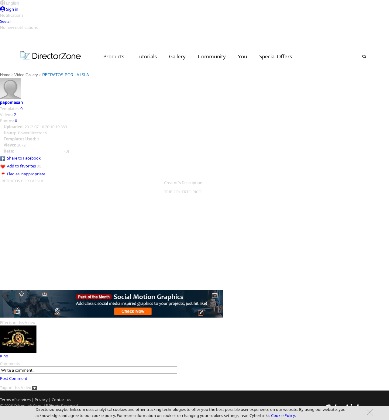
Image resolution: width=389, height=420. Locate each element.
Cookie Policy (283, 415)
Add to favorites (21, 166)
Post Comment (13, 378)
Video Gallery (26, 75)
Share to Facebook (24, 158)
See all (5, 21)
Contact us (61, 399)
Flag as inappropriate (26, 174)
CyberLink (23, 405)
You (242, 56)
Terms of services (15, 399)
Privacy (41, 399)
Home (5, 75)
